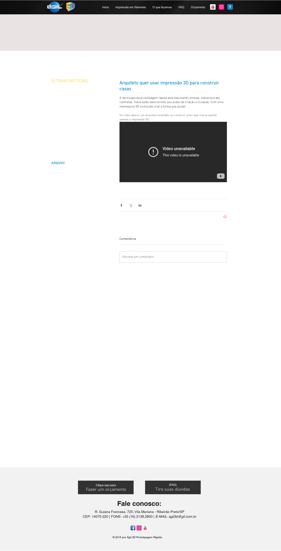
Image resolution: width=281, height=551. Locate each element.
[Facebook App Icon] (133, 528)
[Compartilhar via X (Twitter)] (130, 205)
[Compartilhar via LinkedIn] (140, 205)
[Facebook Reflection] (230, 7)
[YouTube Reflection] (213, 7)
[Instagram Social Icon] (221, 7)
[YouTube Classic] (145, 528)
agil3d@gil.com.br (182, 516)
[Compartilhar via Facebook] (121, 205)
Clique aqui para (106, 485)
